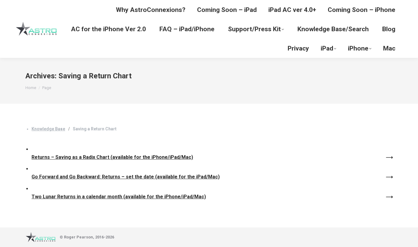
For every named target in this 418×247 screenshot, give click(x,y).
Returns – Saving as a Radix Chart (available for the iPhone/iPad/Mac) (112, 157)
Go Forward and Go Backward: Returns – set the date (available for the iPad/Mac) (126, 177)
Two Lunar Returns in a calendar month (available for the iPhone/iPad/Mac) (119, 197)
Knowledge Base (48, 128)
